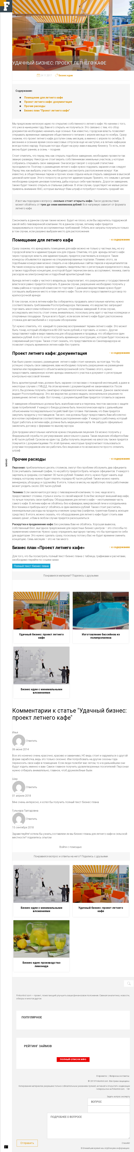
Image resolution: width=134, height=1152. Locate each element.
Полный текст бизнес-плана (31, 566)
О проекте (101, 1076)
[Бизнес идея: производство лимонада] (41, 939)
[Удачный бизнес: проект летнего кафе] (41, 610)
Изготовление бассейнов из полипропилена (101, 636)
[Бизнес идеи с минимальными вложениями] (41, 665)
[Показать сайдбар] (6, 1147)
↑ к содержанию (119, 239)
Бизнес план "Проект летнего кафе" (47, 110)
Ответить (31, 740)
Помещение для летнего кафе (43, 97)
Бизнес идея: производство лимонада (41, 964)
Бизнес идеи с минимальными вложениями (41, 691)
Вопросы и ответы (119, 1076)
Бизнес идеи (66, 75)
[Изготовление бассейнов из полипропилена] (101, 610)
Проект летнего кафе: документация (48, 101)
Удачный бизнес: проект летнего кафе (41, 636)
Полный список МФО (73, 1059)
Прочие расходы (34, 106)
